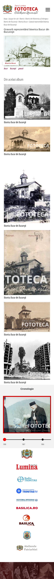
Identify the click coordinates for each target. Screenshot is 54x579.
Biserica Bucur (23, 21)
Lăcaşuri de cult (13, 18)
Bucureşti (13, 68)
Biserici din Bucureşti (10, 21)
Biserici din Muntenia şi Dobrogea (36, 18)
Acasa (5, 18)
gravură (20, 68)
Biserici (22, 18)
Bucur (6, 68)
